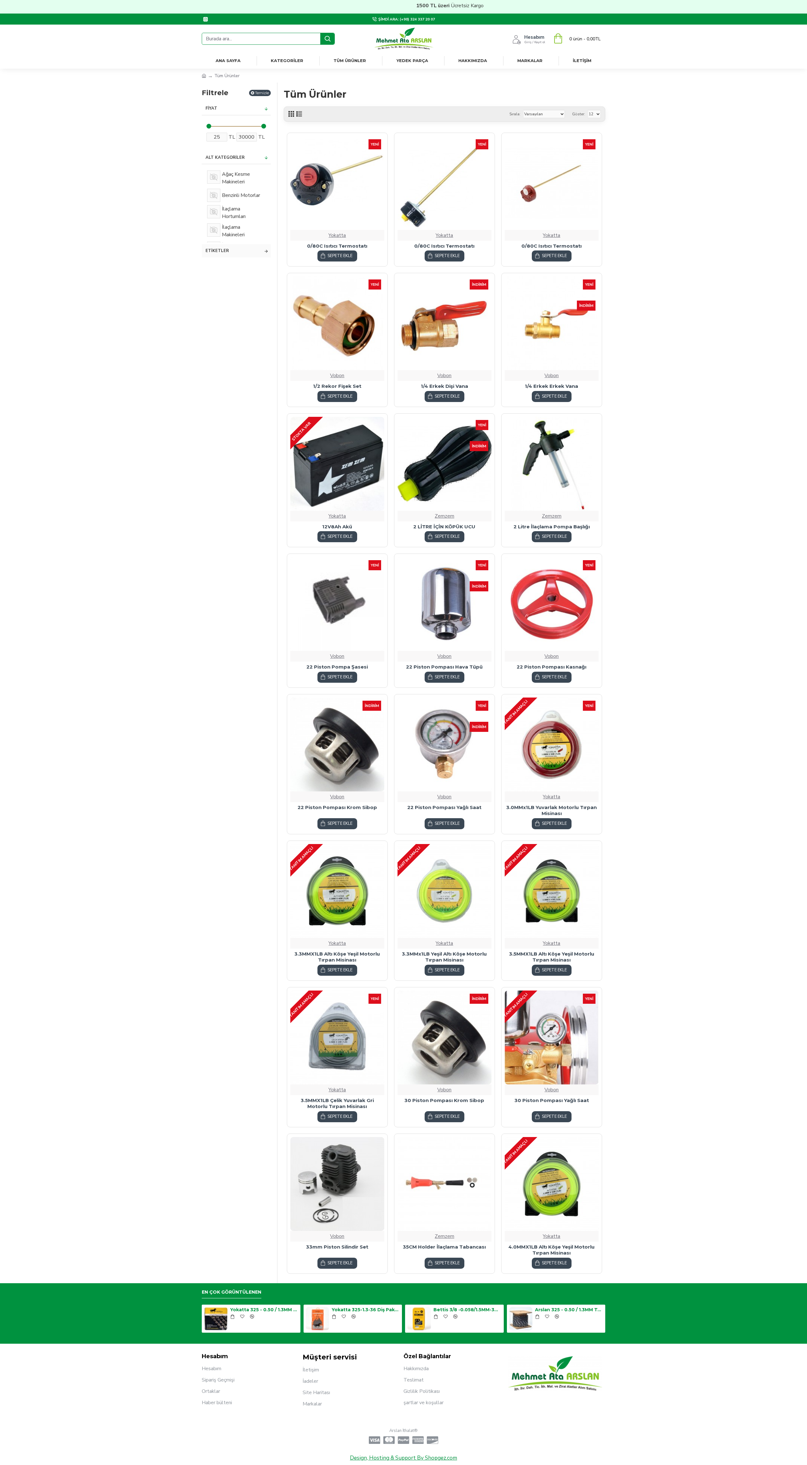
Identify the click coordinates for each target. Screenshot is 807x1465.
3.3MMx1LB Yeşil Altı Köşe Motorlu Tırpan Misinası (444, 957)
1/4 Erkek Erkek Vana (551, 386)
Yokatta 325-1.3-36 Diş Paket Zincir (366, 1310)
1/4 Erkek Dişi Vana (444, 386)
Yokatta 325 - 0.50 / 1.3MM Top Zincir (264, 1310)
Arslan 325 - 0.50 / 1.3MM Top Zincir (569, 1310)
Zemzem (444, 516)
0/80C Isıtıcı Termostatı (337, 246)
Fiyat (211, 108)
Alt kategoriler (225, 157)
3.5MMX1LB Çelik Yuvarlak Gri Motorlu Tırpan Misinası (337, 1103)
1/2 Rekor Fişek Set (337, 386)
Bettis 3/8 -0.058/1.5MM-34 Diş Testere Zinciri (467, 1310)
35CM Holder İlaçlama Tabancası (444, 1247)
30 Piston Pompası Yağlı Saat (551, 1100)
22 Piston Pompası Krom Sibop (337, 807)
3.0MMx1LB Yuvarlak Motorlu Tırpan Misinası (551, 810)
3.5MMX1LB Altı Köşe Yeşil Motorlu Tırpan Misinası (551, 957)
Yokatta (337, 235)
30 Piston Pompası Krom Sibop (444, 1100)
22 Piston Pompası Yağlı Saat (444, 807)
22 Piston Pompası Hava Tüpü (444, 667)
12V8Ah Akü (337, 527)
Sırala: (514, 114)
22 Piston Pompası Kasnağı (551, 667)
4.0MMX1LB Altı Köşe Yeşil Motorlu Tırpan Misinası (551, 1250)
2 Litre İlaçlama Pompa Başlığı (552, 527)
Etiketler (217, 251)
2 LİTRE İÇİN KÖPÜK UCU (444, 527)
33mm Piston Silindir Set (337, 1247)
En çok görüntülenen (231, 1292)
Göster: (578, 114)
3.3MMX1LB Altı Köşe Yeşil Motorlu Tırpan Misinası (337, 957)
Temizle (262, 92)
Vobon (337, 375)
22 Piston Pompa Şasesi (337, 667)
